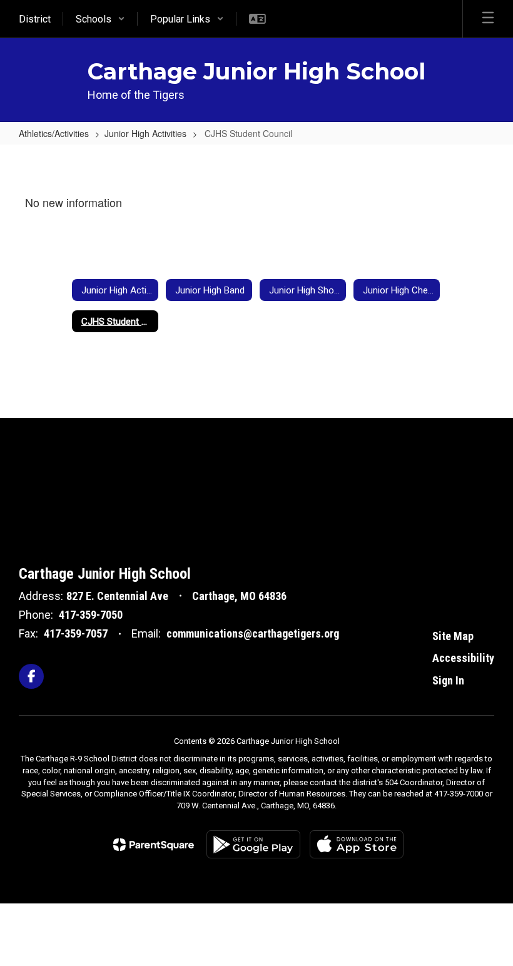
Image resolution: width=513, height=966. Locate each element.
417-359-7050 (91, 614)
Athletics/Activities (54, 133)
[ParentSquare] (153, 844)
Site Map (453, 636)
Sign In (448, 680)
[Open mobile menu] (488, 19)
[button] (100, 19)
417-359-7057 (76, 633)
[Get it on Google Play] (253, 844)
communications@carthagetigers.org (252, 633)
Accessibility (463, 657)
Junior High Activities (145, 133)
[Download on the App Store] (357, 844)
